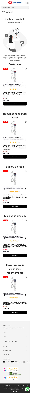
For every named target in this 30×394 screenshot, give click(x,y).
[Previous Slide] (4, 86)
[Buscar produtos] (26, 7)
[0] (28, 2)
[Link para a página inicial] (4, 11)
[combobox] (15, 7)
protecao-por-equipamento (10, 11)
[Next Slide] (25, 86)
